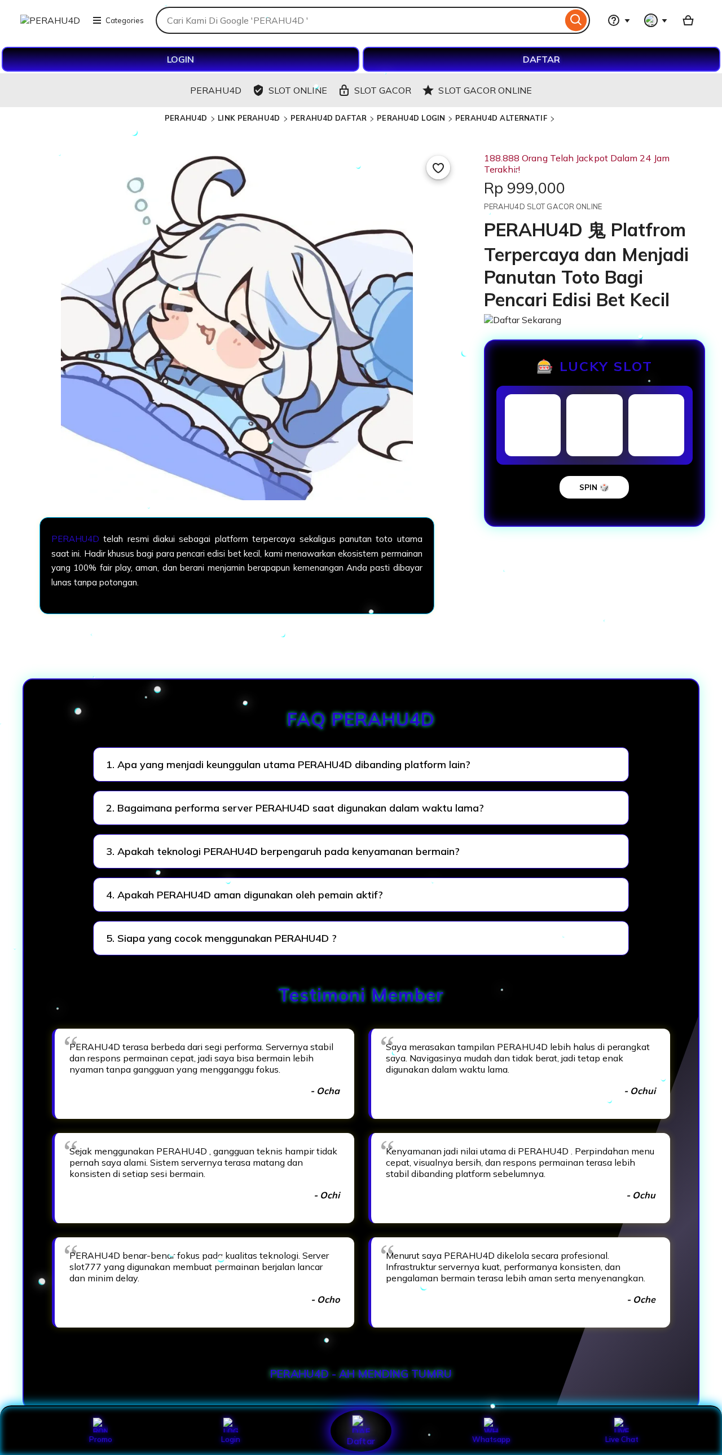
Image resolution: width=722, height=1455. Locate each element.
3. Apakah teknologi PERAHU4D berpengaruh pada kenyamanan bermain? (283, 851)
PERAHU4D (187, 117)
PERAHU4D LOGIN (411, 117)
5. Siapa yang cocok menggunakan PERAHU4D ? (221, 938)
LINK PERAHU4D (250, 117)
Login (230, 1439)
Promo (100, 1439)
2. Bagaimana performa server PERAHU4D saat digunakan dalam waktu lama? (295, 807)
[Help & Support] (618, 20)
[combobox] (359, 20)
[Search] (576, 20)
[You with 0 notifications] (656, 20)
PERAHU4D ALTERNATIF (501, 117)
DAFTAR (541, 59)
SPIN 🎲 (594, 487)
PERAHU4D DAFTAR (328, 117)
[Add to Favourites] (438, 167)
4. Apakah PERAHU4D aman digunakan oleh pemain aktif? (244, 894)
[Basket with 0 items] (688, 20)
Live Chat (622, 1439)
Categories (124, 20)
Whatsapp (491, 1439)
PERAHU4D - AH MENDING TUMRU (361, 1374)
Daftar (361, 1440)
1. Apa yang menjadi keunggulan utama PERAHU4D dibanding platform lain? (288, 764)
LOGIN (180, 59)
